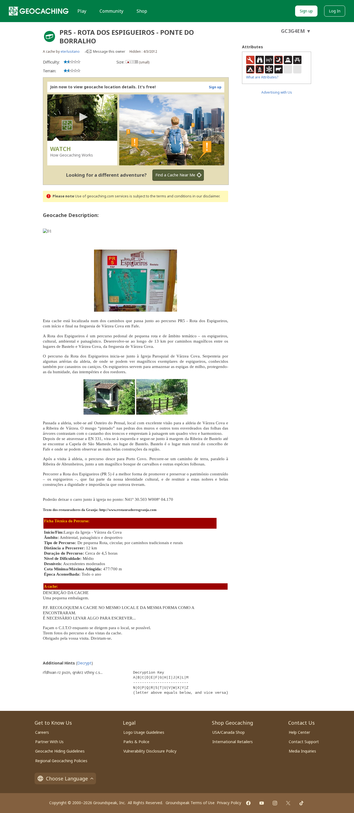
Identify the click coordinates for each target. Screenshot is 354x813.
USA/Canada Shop (228, 732)
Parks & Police (136, 741)
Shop (142, 11)
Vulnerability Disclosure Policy (149, 751)
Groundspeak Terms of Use (190, 802)
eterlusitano (70, 51)
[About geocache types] (49, 36)
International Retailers (232, 741)
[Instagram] (275, 803)
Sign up (306, 11)
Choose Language (67, 778)
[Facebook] (248, 803)
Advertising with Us (276, 92)
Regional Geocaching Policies (61, 760)
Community (111, 11)
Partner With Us (49, 741)
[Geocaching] (39, 11)
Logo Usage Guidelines (143, 732)
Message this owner (109, 51)
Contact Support (304, 741)
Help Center (299, 732)
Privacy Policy (229, 802)
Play (81, 11)
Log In (334, 11)
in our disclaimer (205, 196)
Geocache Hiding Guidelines (60, 751)
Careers (42, 732)
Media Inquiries (302, 751)
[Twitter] (288, 803)
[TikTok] (301, 803)
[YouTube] (261, 803)
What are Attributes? (262, 77)
